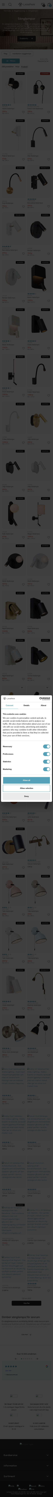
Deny (26, 796)
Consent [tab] (9, 705)
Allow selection (26, 788)
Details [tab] (27, 705)
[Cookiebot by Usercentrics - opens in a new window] (39, 698)
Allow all (26, 780)
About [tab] (43, 705)
